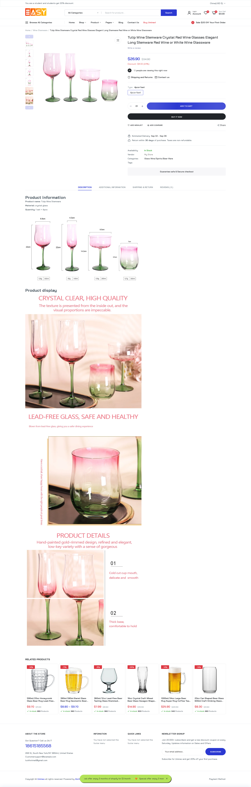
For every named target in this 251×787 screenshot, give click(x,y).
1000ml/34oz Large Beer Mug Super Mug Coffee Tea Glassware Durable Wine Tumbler (175, 699)
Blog (121, 22)
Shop (82, 22)
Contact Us (133, 22)
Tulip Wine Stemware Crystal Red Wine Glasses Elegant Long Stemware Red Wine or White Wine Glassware (173, 39)
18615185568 (38, 745)
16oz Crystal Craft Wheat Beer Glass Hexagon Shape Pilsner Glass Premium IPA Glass (141, 699)
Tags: (130, 162)
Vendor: (131, 154)
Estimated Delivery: (141, 136)
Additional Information (112, 187)
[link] (54, 670)
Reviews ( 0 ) (166, 187)
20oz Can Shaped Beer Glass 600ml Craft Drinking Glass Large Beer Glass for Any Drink (209, 699)
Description (85, 187)
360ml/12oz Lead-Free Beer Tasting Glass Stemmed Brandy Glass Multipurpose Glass (108, 699)
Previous (29, 36)
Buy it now (176, 117)
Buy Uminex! (149, 22)
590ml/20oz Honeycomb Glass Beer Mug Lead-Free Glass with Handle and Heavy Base (41, 699)
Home (72, 22)
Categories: (133, 158)
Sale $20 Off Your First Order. (211, 22)
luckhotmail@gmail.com (36, 760)
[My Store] (35, 12)
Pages (109, 22)
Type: (136, 87)
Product (95, 22)
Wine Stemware (40, 30)
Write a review (134, 48)
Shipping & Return (143, 187)
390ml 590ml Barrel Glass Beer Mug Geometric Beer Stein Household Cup (73, 699)
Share (223, 125)
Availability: (133, 150)
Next (29, 107)
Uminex (41, 779)
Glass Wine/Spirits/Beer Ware (158, 158)
